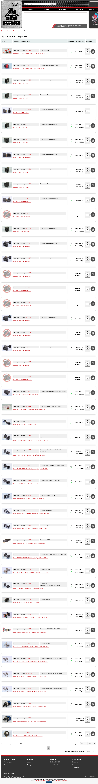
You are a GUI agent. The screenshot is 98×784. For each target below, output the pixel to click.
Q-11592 (28, 169)
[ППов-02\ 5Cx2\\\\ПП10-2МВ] (7, 155)
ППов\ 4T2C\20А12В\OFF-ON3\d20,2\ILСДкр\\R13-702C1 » (30, 558)
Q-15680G (28, 673)
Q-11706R (28, 569)
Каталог (30, 9)
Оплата (46, 9)
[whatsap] (22, 777)
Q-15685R (28, 644)
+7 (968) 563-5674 (61, 780)
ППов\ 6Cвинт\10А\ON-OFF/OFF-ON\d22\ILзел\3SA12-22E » (30, 617)
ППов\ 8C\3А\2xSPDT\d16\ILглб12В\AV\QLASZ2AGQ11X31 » (30, 662)
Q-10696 (28, 435)
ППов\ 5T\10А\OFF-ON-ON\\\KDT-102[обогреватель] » (29, 588)
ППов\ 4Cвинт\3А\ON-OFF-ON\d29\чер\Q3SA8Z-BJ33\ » (29, 498)
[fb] (10, 777)
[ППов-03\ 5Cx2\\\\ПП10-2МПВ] (7, 259)
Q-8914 (27, 347)
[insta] (5, 777)
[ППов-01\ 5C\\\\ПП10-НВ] (7, 126)
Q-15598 (28, 525)
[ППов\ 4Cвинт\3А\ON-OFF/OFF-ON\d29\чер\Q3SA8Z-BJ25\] (7, 526)
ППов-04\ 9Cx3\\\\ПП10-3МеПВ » (22, 380)
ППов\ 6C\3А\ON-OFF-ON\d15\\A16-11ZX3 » (26, 602)
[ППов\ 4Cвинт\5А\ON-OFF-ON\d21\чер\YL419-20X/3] (7, 541)
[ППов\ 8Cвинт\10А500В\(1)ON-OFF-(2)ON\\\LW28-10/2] (7, 704)
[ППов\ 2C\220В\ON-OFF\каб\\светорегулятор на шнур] (7, 408)
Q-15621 (28, 391)
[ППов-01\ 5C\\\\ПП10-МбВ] (7, 96)
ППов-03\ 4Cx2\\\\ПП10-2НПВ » (22, 246)
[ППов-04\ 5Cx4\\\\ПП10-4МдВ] (7, 348)
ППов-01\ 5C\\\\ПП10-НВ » (20, 128)
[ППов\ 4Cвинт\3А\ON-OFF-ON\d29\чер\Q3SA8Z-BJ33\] (7, 497)
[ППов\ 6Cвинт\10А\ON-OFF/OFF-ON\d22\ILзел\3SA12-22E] (7, 615)
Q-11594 (28, 332)
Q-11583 (28, 362)
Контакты (79, 9)
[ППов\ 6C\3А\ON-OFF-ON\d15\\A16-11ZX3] (7, 600)
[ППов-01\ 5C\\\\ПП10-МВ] (7, 111)
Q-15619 (28, 110)
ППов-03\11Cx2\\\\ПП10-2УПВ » (22, 306)
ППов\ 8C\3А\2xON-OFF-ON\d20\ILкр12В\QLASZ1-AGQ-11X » (31, 647)
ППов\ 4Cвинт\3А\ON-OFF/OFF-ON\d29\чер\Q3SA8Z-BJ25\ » (30, 528)
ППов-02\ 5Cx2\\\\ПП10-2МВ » (22, 157)
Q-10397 (28, 421)
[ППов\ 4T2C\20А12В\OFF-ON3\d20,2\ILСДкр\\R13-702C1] (7, 556)
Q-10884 (28, 703)
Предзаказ (7, 764)
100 (89, 744)
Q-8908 (27, 733)
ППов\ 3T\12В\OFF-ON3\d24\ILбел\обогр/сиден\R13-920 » (30, 469)
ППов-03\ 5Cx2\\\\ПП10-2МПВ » (22, 261)
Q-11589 (28, 377)
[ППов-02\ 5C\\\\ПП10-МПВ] (7, 170)
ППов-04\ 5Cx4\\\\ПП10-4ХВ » (21, 365)
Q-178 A (27, 65)
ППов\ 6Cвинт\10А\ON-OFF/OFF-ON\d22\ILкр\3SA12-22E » (30, 632)
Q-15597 (28, 510)
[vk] (14, 777)
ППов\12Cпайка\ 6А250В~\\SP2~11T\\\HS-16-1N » (27, 736)
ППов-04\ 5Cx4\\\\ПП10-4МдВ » (22, 350)
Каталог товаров (10, 759)
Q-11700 (28, 184)
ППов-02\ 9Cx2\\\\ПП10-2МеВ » (22, 202)
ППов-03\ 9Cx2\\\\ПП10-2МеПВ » (22, 276)
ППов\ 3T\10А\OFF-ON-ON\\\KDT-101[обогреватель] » (29, 455)
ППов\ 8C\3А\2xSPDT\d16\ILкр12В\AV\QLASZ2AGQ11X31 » (30, 691)
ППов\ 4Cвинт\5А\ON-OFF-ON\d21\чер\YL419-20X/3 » (29, 543)
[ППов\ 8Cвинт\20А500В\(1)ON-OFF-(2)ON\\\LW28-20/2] (7, 719)
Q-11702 (28, 243)
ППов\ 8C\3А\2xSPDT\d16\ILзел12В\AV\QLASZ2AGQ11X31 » (30, 676)
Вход (90, 9)
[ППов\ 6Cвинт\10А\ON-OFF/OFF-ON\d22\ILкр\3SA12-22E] (7, 630)
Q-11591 (28, 302)
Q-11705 (28, 317)
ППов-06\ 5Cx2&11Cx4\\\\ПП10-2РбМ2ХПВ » (26, 395)
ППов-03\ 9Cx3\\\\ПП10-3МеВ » (22, 291)
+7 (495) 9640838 (54, 762)
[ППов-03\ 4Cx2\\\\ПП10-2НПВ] (7, 244)
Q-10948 (28, 50)
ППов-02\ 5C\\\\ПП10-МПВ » (21, 172)
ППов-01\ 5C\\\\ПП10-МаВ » (21, 83)
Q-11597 (28, 258)
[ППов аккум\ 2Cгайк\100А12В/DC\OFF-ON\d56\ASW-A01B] (7, 52)
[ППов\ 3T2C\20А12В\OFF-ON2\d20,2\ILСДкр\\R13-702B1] (7, 437)
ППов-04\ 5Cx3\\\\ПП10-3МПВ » (22, 320)
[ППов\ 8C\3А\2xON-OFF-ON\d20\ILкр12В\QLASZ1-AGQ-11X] (7, 645)
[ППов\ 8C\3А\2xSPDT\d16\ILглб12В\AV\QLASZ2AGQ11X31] (7, 660)
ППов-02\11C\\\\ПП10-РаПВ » (21, 231)
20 (82, 744)
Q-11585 (28, 154)
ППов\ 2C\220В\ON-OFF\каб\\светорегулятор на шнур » (29, 409)
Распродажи (8, 762)
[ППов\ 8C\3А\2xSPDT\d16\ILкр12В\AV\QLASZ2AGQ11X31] (7, 689)
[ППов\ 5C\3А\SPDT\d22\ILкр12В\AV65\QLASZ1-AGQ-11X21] (7, 571)
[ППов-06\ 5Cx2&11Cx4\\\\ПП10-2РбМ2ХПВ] (7, 393)
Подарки (30, 764)
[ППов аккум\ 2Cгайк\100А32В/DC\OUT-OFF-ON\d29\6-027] (7, 66)
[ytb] (18, 777)
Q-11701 (28, 124)
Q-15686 (28, 495)
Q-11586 (28, 80)
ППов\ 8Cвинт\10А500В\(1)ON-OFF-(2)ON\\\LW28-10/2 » (29, 706)
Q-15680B (28, 658)
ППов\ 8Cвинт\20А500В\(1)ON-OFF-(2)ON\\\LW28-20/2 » (29, 721)
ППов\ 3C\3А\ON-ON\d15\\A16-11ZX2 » (24, 424)
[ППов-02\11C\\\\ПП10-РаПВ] (7, 230)
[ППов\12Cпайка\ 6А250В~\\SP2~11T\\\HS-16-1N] (7, 734)
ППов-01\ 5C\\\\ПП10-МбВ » (21, 98)
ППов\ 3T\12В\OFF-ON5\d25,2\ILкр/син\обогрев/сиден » (30, 484)
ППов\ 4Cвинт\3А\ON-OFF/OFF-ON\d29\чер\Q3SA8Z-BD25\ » (31, 513)
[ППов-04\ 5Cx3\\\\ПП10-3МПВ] (7, 319)
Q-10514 (28, 614)
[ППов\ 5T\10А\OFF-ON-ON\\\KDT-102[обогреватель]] (7, 586)
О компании (76, 759)
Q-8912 (27, 199)
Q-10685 (28, 466)
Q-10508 (28, 540)
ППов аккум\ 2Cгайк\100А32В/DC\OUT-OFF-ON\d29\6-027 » (30, 68)
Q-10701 (28, 555)
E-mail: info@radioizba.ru (57, 764)
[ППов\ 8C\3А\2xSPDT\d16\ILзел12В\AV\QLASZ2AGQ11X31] (7, 675)
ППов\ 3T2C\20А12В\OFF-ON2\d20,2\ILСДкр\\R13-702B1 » (30, 440)
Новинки (30, 759)
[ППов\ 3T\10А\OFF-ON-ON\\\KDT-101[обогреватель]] (7, 452)
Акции (29, 762)
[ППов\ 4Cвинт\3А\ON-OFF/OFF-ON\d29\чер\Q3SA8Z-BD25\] (7, 511)
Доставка (62, 9)
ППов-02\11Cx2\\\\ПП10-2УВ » (22, 217)
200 (94, 744)
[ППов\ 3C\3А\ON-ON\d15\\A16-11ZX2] (7, 422)
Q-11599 (28, 228)
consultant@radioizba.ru (42, 780)
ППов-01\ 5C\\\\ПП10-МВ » (21, 113)
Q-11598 (28, 273)
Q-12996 (28, 583)
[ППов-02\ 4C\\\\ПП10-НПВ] (7, 141)
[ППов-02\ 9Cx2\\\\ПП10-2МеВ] (7, 200)
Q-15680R (28, 688)
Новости (75, 762)
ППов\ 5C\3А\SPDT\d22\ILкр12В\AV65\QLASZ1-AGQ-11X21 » (31, 573)
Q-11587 (28, 95)
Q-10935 (28, 480)
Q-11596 (28, 288)
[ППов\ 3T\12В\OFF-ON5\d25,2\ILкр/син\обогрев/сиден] (7, 482)
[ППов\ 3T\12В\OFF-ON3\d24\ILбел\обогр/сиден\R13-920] (7, 467)
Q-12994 (28, 450)
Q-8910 (27, 213)
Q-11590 (28, 139)
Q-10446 (28, 599)
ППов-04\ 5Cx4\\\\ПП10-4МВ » (22, 335)
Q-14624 (28, 406)
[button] (25, 20)
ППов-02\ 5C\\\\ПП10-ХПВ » (21, 187)
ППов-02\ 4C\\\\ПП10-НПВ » (21, 142)
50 (85, 744)
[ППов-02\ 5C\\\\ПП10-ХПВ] (7, 185)
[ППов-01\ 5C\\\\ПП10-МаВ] (7, 81)
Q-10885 (28, 718)
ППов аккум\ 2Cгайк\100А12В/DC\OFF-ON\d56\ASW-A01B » (30, 53)
